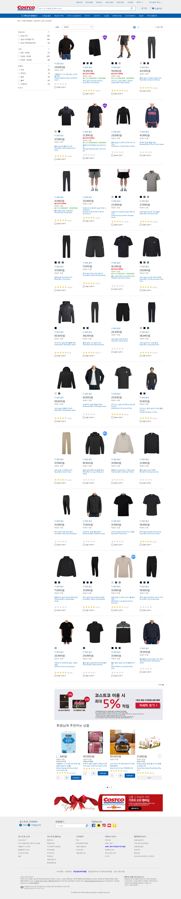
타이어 (87, 16)
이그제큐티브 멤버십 (54, 846)
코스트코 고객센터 (28, 821)
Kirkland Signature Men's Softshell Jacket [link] (65, 79)
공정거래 (137, 850)
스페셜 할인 (46, 16)
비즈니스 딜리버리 (74, 16)
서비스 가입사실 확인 (131, 885)
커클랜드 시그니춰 (24, 846)
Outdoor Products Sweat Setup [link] (64, 666)
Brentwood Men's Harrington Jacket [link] (94, 406)
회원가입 (50, 840)
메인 (18, 21)
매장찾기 (60, 821)
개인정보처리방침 (80, 871)
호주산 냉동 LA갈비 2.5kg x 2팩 (95, 764)
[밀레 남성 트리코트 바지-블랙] (55, 262)
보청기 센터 (109, 843)
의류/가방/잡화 (27, 21)
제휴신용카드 (51, 859)
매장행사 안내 (109, 850)
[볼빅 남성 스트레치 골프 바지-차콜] (144, 63)
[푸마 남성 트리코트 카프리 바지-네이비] (148, 582)
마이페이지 (50, 853)
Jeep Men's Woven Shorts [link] (119, 341)
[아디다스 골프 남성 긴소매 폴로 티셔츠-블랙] (141, 393)
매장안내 (108, 840)
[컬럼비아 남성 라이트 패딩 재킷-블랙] (55, 582)
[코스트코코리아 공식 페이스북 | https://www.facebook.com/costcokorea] (94, 826)
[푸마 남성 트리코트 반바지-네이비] (91, 63)
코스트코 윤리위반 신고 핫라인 (144, 856)
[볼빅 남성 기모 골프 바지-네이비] (87, 328)
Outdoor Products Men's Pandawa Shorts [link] (122, 216)
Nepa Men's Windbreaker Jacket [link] (65, 410)
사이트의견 (79, 850)
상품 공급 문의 (139, 840)
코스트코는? (22, 840)
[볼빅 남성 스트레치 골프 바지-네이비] (148, 63)
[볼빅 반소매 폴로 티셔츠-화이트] (62, 131)
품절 (149, 777)
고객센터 (80, 836)
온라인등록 (50, 850)
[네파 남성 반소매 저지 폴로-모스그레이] (144, 197)
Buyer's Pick (59, 16)
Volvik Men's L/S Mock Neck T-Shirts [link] (123, 146)
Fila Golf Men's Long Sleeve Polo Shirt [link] (122, 667)
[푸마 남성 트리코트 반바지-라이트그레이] (87, 63)
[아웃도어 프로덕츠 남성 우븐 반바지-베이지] (112, 197)
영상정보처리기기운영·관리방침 (100, 871)
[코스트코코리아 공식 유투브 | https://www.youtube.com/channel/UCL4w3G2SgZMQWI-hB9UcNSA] (109, 826)
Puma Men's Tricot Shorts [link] (91, 83)
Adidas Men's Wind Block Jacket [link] (65, 345)
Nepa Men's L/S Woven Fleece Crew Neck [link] (151, 280)
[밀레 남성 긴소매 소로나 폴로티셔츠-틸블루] (119, 582)
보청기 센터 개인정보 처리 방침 (115, 846)
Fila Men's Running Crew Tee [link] (149, 472)
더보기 (20, 88)
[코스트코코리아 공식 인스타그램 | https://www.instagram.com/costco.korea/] (104, 826)
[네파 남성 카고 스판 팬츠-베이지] (141, 328)
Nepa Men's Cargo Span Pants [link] (149, 345)
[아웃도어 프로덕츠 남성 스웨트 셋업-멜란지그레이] (55, 648)
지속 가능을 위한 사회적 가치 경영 (29, 843)
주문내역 (50, 856)
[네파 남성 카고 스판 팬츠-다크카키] (148, 328)
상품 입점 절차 (139, 846)
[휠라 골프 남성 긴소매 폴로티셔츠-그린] (116, 648)
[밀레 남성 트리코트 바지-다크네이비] (62, 262)
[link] (66, 58)
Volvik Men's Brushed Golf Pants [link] (93, 345)
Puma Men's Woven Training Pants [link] (94, 599)
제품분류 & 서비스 (24, 850)
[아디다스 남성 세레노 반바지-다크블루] (116, 63)
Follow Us (97, 821)
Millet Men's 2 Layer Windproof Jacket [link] (93, 473)
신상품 (106, 16)
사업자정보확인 (34, 883)
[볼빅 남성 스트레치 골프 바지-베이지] (141, 63)
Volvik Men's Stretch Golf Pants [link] (150, 80)
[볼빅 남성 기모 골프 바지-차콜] (84, 328)
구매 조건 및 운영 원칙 (141, 843)
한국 (158, 2)
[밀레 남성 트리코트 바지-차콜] (59, 262)
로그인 (144, 8)
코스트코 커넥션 (23, 853)
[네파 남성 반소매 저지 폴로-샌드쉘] (148, 197)
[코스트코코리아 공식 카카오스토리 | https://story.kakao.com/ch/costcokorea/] (114, 826)
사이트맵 (59, 871)
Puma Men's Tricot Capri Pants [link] (149, 599)
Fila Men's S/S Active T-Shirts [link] (120, 278)
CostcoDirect (130, 16)
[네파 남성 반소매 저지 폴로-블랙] (141, 197)
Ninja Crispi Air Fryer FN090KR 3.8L (121, 768)
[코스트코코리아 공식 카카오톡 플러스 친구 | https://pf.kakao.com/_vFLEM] (99, 826)
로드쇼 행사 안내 (110, 853)
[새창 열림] (22, 888)
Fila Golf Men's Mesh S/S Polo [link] (92, 665)
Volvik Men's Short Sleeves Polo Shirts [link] (64, 149)
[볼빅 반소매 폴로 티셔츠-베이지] (55, 131)
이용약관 (68, 871)
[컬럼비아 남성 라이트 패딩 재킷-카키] (59, 582)
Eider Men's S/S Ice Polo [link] (119, 534)
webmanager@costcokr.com (93, 881)
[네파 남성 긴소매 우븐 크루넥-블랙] (141, 262)
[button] (133, 8)
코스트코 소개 (24, 836)
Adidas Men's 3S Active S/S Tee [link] (121, 408)
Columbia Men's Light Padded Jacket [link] (64, 600)
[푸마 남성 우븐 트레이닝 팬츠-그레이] (91, 582)
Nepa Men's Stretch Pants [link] (62, 472)
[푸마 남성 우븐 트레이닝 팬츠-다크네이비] (87, 582)
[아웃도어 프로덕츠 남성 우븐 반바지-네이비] (119, 197)
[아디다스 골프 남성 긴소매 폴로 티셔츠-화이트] (148, 393)
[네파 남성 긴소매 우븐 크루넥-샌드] (148, 262)
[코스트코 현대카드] (108, 719)
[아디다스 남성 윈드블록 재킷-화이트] (59, 328)
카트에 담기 (76, 778)
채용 (19, 856)
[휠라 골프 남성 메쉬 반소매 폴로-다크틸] (84, 648)
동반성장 (137, 853)
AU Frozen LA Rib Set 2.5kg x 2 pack (95, 766)
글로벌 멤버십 (51, 863)
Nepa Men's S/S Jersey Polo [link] (149, 214)
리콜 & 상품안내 (81, 846)
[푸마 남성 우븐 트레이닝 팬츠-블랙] (84, 582)
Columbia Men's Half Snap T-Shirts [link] (122, 472)
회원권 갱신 (51, 843)
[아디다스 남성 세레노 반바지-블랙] (112, 63)
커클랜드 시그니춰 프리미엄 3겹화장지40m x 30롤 (68, 765)
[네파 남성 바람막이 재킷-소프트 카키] (59, 393)
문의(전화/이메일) (82, 843)
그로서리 (96, 16)
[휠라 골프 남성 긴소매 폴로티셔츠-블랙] (112, 648)
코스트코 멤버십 (54, 836)
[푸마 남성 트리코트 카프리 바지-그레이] (144, 582)
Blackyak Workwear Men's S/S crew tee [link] (94, 150)
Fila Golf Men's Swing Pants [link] (63, 212)
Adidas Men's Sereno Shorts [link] (120, 83)
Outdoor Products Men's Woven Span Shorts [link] (93, 213)
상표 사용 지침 (119, 871)
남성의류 (37, 21)
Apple (141, 16)
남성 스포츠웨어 (46, 21)
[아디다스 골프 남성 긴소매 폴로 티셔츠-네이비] (144, 393)
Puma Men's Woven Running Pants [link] (65, 534)
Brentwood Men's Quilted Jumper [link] (94, 534)
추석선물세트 (152, 16)
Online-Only (117, 16)
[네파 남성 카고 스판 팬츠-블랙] (144, 328)
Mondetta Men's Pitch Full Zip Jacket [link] (152, 144)
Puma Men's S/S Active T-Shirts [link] (150, 534)
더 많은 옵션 (59, 63)
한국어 (139, 2)
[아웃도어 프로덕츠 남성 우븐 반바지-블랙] (116, 197)
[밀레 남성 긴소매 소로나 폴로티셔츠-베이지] (112, 582)
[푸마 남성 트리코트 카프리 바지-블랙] (141, 582)
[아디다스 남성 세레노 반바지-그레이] (119, 63)
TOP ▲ (161, 685)
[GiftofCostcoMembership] (108, 810)
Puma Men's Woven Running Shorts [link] (94, 275)
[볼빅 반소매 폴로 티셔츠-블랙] (59, 131)
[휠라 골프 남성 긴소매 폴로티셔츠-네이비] (119, 648)
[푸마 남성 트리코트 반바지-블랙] (84, 63)
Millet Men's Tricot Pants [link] (62, 279)
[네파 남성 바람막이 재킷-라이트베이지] (55, 393)
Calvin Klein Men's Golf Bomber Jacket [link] (150, 662)
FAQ (77, 840)
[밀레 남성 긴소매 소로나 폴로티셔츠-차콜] (116, 582)
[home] (26, 8)
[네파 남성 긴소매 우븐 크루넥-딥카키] (144, 262)
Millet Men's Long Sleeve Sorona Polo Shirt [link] (122, 602)
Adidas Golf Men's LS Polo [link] (148, 412)
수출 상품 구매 (80, 853)
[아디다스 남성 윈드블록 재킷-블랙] (55, 328)
